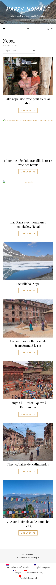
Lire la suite (28, 110)
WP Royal (35, 557)
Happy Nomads (28, 10)
